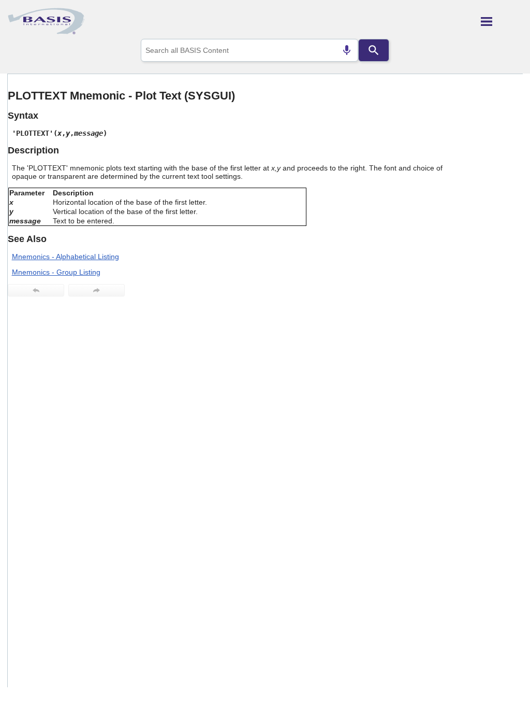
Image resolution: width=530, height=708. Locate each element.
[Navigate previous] (36, 290)
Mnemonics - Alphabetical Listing (65, 256)
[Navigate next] (96, 290)
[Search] (373, 50)
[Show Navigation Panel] (501, 21)
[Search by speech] (347, 50)
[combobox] (249, 50)
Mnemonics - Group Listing (56, 272)
